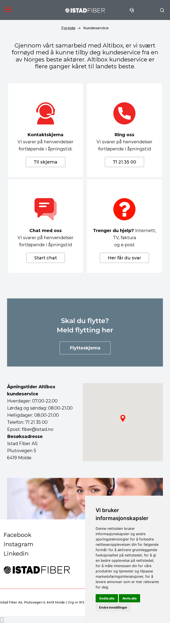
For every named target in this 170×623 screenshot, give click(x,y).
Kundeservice (96, 28)
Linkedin (16, 553)
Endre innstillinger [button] (113, 607)
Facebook (17, 534)
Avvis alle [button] (129, 598)
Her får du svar (124, 257)
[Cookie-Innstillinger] (2, 619)
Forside (68, 28)
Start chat (45, 257)
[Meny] (7, 10)
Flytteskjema (85, 348)
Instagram (18, 544)
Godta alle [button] (106, 598)
